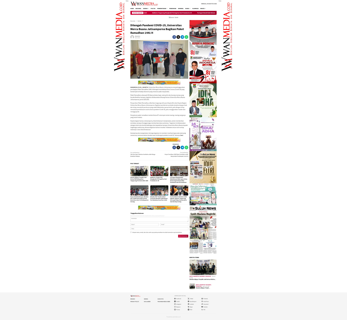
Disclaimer (147, 301)
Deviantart (205, 304)
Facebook (178, 298)
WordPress (206, 301)
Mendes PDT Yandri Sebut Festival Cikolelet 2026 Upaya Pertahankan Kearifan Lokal (159, 198)
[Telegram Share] (182, 37)
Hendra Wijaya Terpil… (203, 288)
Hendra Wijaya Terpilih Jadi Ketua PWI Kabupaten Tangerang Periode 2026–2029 (139, 179)
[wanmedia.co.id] (144, 3)
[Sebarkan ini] (174, 37)
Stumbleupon (193, 301)
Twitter (191, 298)
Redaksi (132, 299)
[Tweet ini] (178, 37)
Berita (191, 276)
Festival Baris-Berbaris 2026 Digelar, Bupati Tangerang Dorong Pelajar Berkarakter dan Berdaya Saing (178, 199)
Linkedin (192, 304)
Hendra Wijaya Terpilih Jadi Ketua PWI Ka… (202, 279)
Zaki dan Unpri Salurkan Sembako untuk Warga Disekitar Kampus (142, 154)
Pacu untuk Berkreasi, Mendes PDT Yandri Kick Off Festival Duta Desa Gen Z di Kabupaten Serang (139, 199)
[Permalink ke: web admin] (132, 37)
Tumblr (178, 301)
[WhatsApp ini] (186, 37)
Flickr (191, 309)
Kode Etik (160, 299)
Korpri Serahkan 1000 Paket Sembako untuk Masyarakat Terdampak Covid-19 (176, 154)
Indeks (146, 299)
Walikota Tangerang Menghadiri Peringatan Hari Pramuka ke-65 (158, 179)
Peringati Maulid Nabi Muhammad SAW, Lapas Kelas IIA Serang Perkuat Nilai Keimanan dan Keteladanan (199, 13)
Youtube (205, 307)
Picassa (178, 309)
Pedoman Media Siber (164, 301)
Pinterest (205, 298)
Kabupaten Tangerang (199, 276)
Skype (191, 307)
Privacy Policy (134, 301)
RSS (204, 309)
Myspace (178, 307)
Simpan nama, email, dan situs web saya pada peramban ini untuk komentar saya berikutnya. (157, 232)
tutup (127, 1)
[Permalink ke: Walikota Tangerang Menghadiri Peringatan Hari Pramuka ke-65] (159, 171)
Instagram (178, 304)
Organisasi (208, 276)
